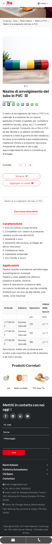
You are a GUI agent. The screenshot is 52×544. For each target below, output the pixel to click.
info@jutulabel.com (18, 484)
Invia (14, 452)
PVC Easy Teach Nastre (36, 388)
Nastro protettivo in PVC (17, 388)
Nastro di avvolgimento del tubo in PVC (23, 201)
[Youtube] (20, 416)
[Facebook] (6, 416)
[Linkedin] (13, 416)
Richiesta (19, 176)
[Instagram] (28, 416)
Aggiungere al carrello (20, 183)
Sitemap (29, 529)
